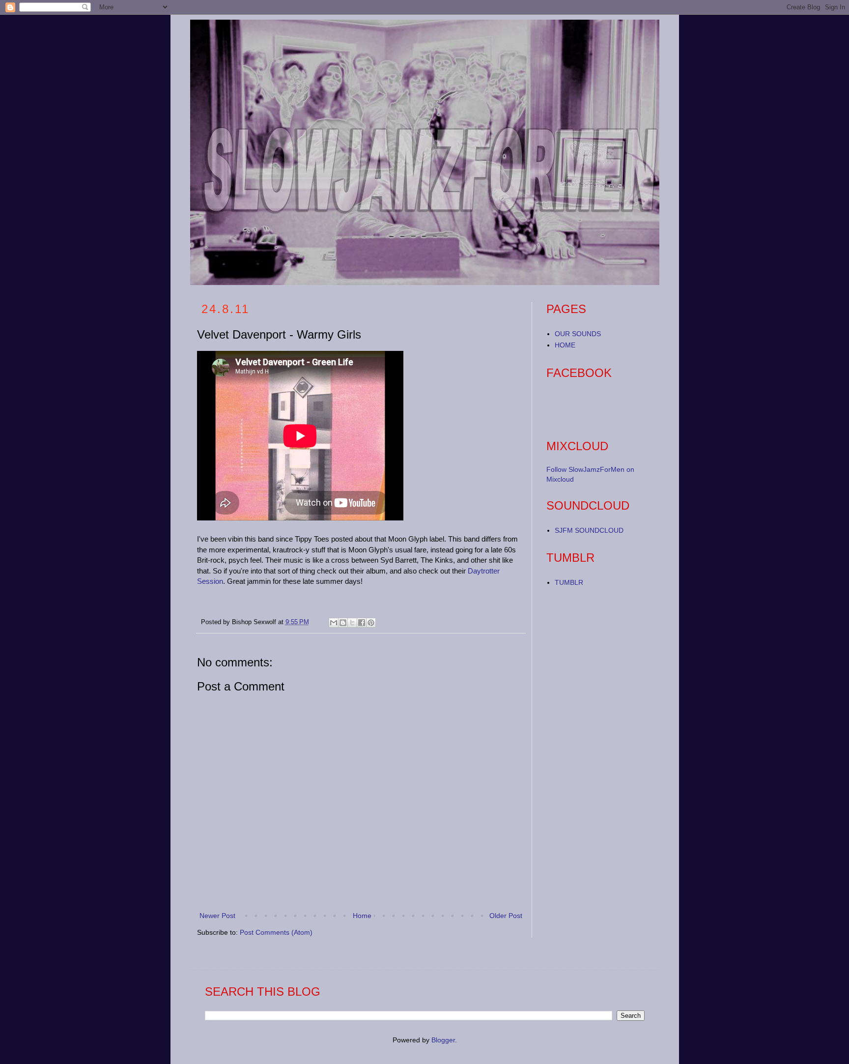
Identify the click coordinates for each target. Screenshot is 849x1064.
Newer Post (217, 916)
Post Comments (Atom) (276, 932)
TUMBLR (569, 582)
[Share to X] (352, 623)
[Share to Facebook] (362, 623)
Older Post (505, 916)
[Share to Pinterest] (371, 623)
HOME (565, 345)
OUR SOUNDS (578, 334)
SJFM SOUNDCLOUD (589, 530)
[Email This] (334, 623)
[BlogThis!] (343, 623)
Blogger (443, 1040)
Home (362, 916)
